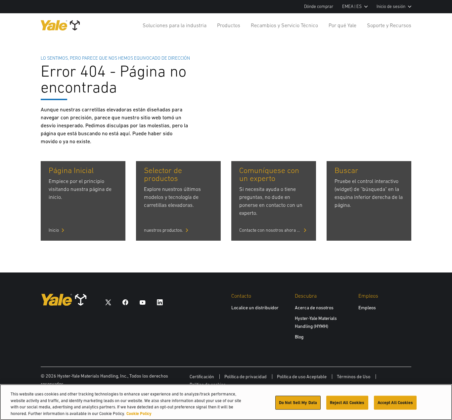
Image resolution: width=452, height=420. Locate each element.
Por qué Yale (342, 25)
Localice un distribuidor (255, 307)
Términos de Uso (353, 376)
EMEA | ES (352, 6)
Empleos (367, 307)
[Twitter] (108, 302)
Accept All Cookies (395, 402)
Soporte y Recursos (389, 25)
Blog (299, 336)
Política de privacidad (245, 376)
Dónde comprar (318, 6)
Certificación (202, 376)
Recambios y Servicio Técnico (284, 25)
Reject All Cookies (347, 402)
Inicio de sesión (391, 6)
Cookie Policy (139, 413)
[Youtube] (143, 302)
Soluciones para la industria (174, 25)
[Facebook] (125, 302)
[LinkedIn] (160, 302)
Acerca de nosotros (314, 307)
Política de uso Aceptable (302, 376)
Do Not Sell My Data (298, 402)
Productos (228, 25)
